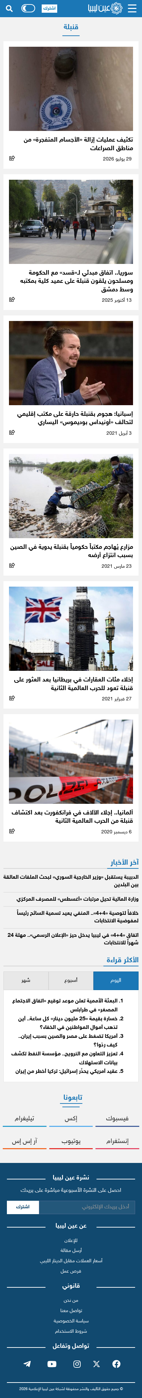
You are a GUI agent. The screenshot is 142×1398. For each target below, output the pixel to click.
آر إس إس (24, 1141)
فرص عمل (71, 1271)
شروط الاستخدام (71, 1331)
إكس (71, 1119)
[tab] (116, 981)
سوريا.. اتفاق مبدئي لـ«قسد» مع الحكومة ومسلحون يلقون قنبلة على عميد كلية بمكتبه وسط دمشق (76, 281)
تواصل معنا (71, 1311)
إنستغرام (117, 1141)
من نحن (71, 1300)
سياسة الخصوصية (71, 1321)
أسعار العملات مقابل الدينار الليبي (71, 1261)
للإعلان (71, 1241)
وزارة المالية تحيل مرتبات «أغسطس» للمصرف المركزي (78, 899)
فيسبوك (117, 1119)
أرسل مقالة (71, 1251)
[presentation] (116, 981)
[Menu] (132, 8)
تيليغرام (24, 1119)
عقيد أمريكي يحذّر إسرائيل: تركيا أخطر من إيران (67, 1071)
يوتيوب (71, 1141)
